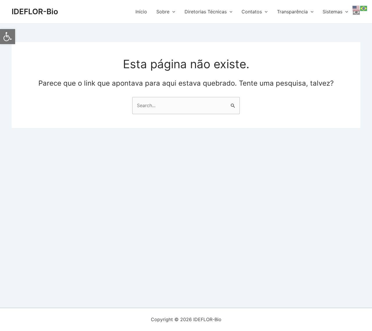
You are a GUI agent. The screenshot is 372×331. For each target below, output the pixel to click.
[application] (172, 11)
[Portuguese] (364, 8)
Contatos (252, 12)
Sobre (162, 12)
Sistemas (332, 12)
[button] (7, 36)
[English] (356, 8)
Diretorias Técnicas (206, 12)
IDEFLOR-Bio (35, 11)
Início (141, 12)
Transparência (292, 12)
